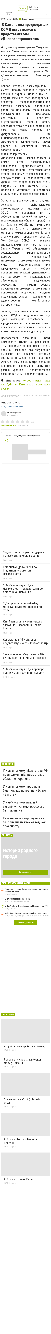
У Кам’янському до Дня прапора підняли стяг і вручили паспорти (23, 670)
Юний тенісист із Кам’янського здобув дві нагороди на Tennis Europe (22, 625)
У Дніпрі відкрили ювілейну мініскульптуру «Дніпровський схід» (22, 607)
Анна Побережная (14, 413)
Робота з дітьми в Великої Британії (20, 1141)
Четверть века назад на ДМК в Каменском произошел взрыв (25, 384)
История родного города (20, 853)
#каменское (13, 406)
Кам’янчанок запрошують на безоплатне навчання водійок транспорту (24, 822)
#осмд (3, 406)
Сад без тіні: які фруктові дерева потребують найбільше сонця (23, 554)
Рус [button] (8, 14)
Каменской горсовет (11, 403)
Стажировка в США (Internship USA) (23, 1101)
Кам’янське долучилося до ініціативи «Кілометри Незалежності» (20, 570)
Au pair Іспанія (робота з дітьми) (24, 1046)
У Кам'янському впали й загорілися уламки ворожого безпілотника (23, 806)
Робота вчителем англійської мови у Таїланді (22, 1061)
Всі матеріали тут (26, 872)
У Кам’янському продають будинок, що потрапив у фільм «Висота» (24, 790)
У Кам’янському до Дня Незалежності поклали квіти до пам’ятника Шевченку (23, 588)
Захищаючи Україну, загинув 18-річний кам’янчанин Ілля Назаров (24, 656)
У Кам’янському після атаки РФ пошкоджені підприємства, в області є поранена (25, 775)
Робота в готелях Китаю (19, 1179)
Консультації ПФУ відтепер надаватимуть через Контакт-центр (25, 641)
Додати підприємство (25, 922)
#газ (21, 406)
